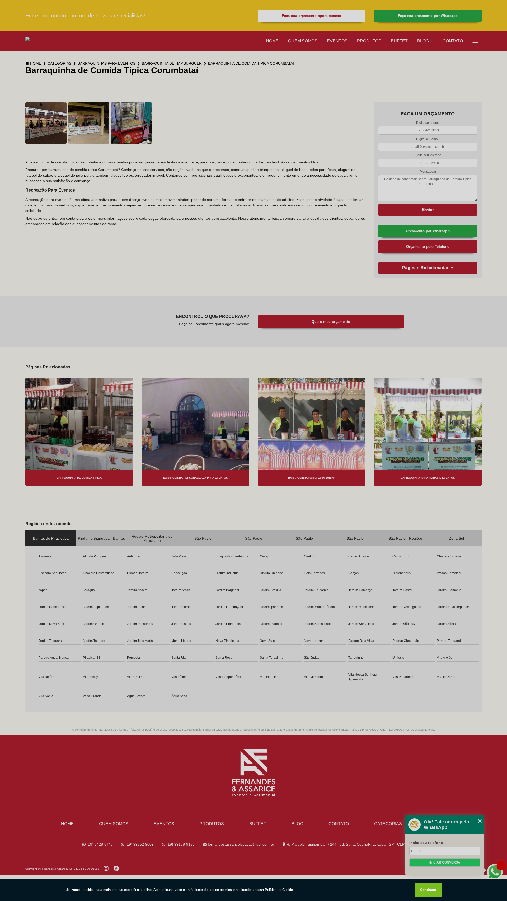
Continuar (428, 890)
